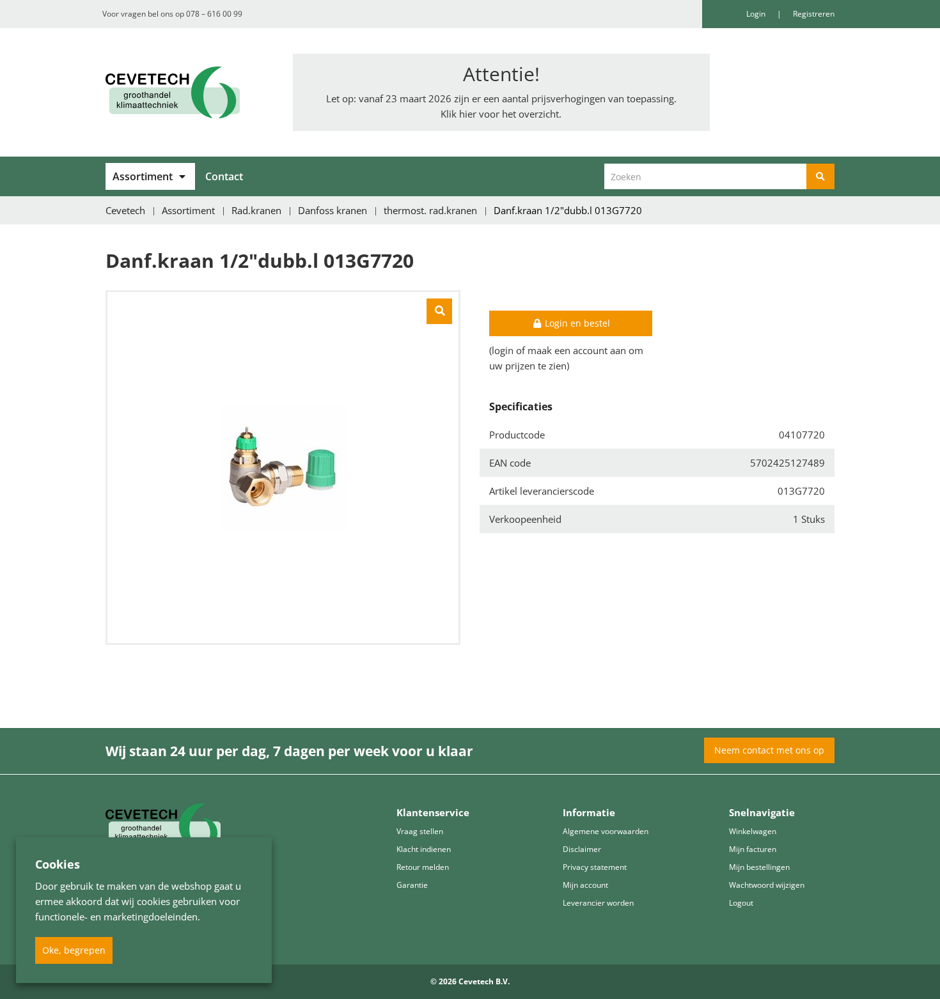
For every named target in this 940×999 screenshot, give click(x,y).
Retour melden (422, 867)
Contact (224, 176)
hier (467, 113)
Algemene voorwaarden (605, 831)
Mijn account (585, 884)
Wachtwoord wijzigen (766, 884)
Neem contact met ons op (769, 750)
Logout (741, 902)
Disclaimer (582, 849)
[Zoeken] (820, 176)
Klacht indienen (423, 849)
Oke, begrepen (74, 950)
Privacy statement (595, 867)
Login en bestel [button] (576, 323)
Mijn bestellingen (759, 867)
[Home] (190, 92)
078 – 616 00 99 (214, 13)
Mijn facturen (752, 849)
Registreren (813, 13)
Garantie (412, 884)
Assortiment (143, 176)
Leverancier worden (598, 902)
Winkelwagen (752, 831)
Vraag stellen (419, 831)
